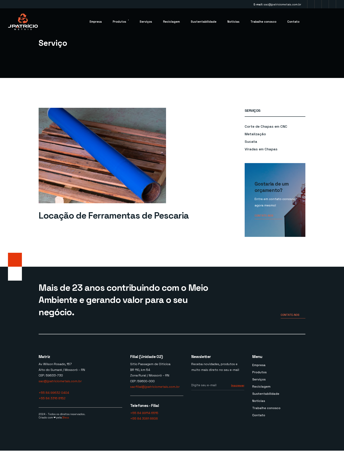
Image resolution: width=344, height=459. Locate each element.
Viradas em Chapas (261, 149)
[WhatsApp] (332, 4)
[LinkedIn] (325, 4)
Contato (293, 21)
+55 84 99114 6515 (144, 413)
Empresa (96, 21)
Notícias (233, 21)
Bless (65, 417)
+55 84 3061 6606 (144, 418)
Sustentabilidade (203, 21)
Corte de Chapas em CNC (266, 126)
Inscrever (237, 385)
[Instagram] (310, 4)
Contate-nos (264, 215)
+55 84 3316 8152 (52, 398)
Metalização (255, 134)
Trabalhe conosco (263, 21)
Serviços (146, 21)
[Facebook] (318, 4)
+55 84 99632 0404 (54, 393)
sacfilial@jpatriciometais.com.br (155, 387)
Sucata (251, 141)
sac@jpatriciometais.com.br (282, 4)
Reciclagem (171, 21)
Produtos (119, 21)
